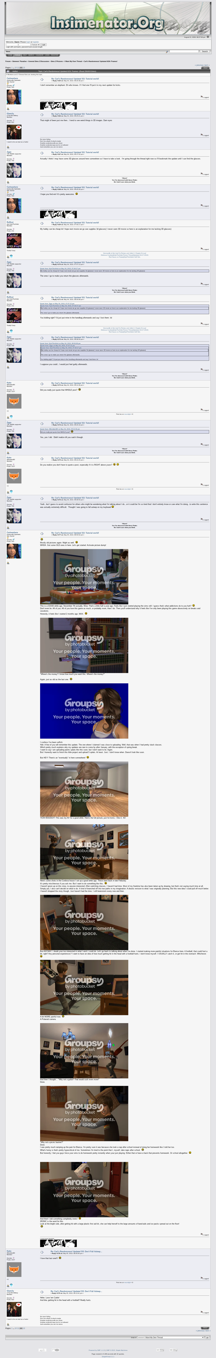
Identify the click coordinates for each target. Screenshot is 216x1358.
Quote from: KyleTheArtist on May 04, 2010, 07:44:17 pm (60, 268)
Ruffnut (10, 222)
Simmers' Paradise (19, 61)
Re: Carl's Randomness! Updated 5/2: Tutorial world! (75, 79)
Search (31, 55)
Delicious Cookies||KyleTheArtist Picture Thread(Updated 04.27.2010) (124, 255)
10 (16, 68)
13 (24, 68)
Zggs (9, 152)
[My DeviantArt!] (11, 257)
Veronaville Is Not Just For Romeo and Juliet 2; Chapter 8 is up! (124, 253)
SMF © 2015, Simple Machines (117, 1350)
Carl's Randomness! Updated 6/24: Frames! (100, 61)
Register (54, 55)
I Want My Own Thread (73, 61)
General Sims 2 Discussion (38, 61)
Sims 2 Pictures (57, 61)
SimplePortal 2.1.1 (108, 1356)
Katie (9, 383)
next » (207, 65)
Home (10, 55)
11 (18, 68)
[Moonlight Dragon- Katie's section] (11, 418)
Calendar (39, 55)
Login (47, 55)
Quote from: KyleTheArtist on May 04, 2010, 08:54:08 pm (60, 343)
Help (25, 55)
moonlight (127, 414)
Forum (17, 55)
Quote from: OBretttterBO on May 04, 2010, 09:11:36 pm (60, 429)
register (36, 42)
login (28, 42)
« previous (199, 65)
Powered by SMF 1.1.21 (97, 1350)
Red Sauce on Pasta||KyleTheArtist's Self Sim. (124, 257)
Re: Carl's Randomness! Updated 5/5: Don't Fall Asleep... (76, 1251)
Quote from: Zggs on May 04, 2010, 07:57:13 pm (57, 303)
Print (206, 68)
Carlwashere (12, 78)
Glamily (10, 113)
